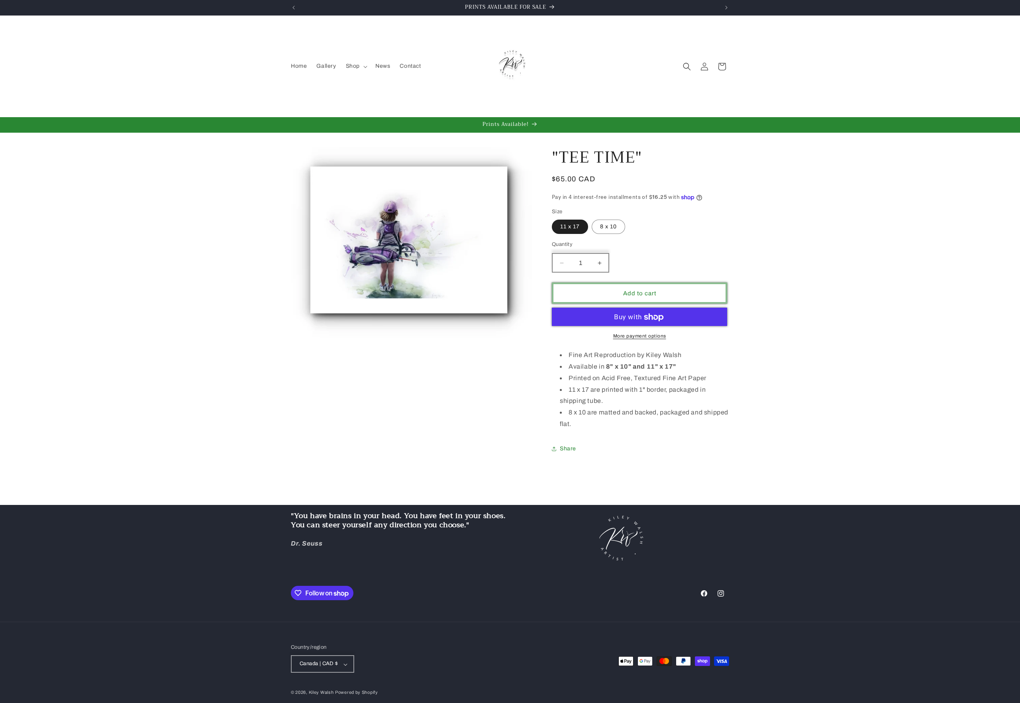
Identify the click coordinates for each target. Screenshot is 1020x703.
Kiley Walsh (321, 692)
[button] (356, 66)
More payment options (639, 336)
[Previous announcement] (293, 7)
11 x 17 (570, 227)
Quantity (562, 244)
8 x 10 (608, 227)
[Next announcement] (726, 7)
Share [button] (568, 449)
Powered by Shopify (356, 692)
